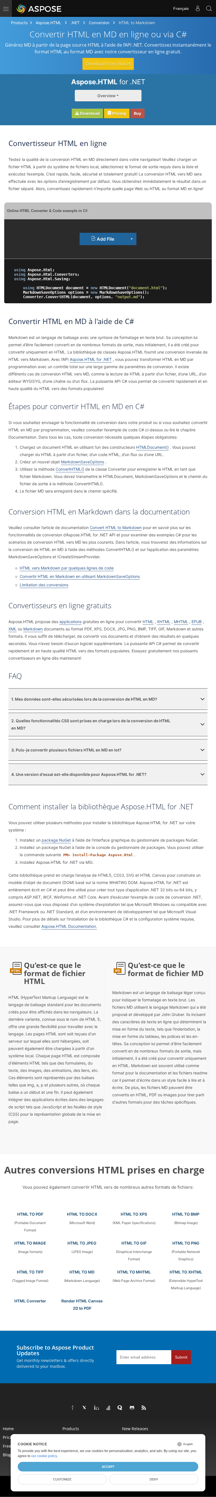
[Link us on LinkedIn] (96, 1408)
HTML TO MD (81, 1272)
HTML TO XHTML (186, 1272)
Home (8, 1428)
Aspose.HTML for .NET (91, 359)
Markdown (33, 628)
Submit (181, 1357)
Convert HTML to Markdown (116, 527)
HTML (148, 621)
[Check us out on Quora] (120, 1408)
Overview (106, 95)
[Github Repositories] (132, 1408)
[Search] (209, 8)
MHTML (181, 621)
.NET (75, 22)
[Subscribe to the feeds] (144, 1408)
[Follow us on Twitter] (85, 1408)
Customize (62, 1479)
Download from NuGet (108, 64)
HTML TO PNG (185, 1243)
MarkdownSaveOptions (82, 461)
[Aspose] (39, 8)
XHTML (163, 621)
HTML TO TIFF (30, 1272)
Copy (199, 265)
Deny (154, 1479)
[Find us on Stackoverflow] (108, 1408)
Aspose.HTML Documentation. (69, 926)
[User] (197, 8)
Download (89, 113)
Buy (137, 113)
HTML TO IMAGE (30, 1243)
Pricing (118, 113)
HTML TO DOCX (82, 1214)
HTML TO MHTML (134, 1272)
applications (70, 621)
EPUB (197, 621)
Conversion (99, 22)
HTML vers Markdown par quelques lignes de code (67, 568)
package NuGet (56, 840)
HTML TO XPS (134, 1214)
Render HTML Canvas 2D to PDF (82, 1304)
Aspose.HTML (48, 22)
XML (12, 628)
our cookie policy (44, 1456)
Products (19, 22)
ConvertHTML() (70, 469)
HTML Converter (30, 1300)
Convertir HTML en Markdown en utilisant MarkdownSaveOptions (80, 576)
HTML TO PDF (30, 1214)
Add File (105, 239)
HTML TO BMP (185, 1214)
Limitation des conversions (44, 584)
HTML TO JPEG (82, 1243)
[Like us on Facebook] (73, 1408)
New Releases (135, 1428)
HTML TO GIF (134, 1243)
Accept (108, 1466)
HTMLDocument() (152, 447)
